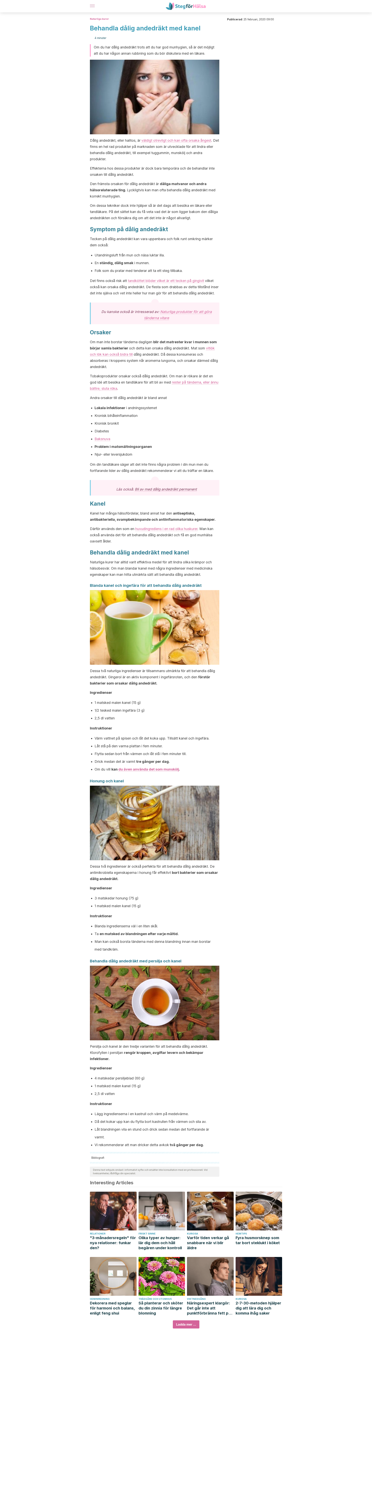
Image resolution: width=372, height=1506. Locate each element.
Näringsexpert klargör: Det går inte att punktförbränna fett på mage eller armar (209, 1308)
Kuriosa (192, 1233)
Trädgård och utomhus (155, 1298)
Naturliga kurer (99, 18)
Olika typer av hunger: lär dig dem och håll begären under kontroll (160, 1242)
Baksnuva (102, 439)
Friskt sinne (147, 1233)
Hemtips (241, 1233)
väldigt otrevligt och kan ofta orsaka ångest (176, 140)
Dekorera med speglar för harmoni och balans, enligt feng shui (112, 1308)
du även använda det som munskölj (148, 769)
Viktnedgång (196, 1298)
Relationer (97, 1233)
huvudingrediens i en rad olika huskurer (166, 529)
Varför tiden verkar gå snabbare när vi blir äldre (208, 1242)
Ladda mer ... (186, 1324)
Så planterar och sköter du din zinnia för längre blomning (161, 1308)
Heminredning (100, 1298)
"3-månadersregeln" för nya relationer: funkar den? (113, 1242)
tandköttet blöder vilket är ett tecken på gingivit (166, 281)
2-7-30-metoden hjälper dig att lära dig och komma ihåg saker (258, 1308)
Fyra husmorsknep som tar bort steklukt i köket (258, 1240)
